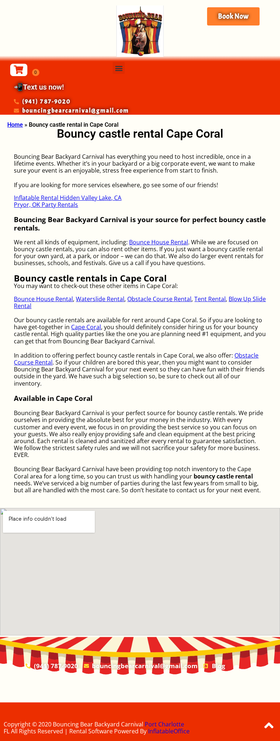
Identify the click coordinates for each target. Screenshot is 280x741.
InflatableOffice (169, 731)
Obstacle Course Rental (159, 299)
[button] (119, 68)
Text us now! (43, 87)
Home (15, 124)
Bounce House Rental (158, 242)
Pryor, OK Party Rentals (46, 205)
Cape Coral (86, 327)
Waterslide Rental (100, 299)
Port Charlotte (164, 724)
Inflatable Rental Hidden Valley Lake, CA (67, 198)
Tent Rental (210, 299)
